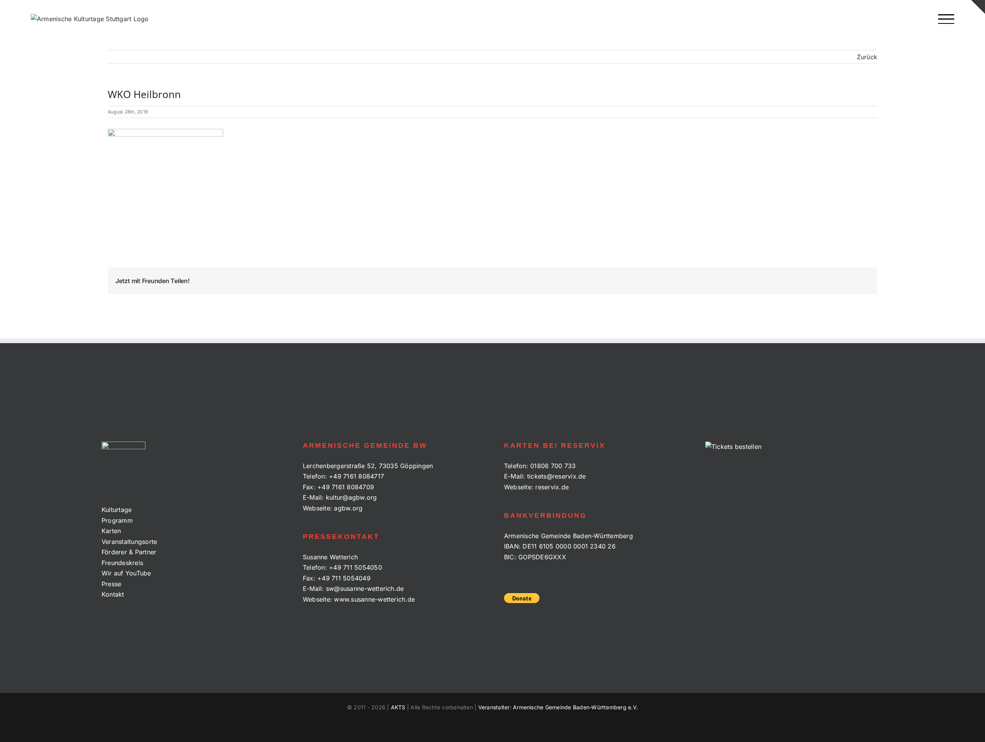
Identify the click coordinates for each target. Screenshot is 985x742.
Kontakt (113, 594)
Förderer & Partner (129, 552)
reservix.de (552, 487)
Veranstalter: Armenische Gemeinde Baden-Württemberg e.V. (558, 707)
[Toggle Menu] (946, 19)
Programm (117, 520)
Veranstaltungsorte (129, 541)
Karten (111, 531)
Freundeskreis (122, 563)
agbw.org (348, 508)
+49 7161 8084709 (345, 487)
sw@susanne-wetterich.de (365, 588)
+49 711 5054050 (355, 567)
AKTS (398, 707)
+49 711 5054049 (344, 578)
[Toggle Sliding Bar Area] (978, 7)
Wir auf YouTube (126, 573)
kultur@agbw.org (351, 497)
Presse (111, 584)
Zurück (867, 57)
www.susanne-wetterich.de (374, 599)
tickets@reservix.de (556, 476)
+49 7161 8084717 (356, 476)
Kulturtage (117, 510)
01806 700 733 (553, 466)
